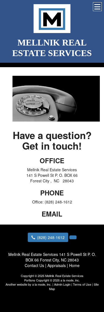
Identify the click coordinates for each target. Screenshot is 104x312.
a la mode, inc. (42, 284)
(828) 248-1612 (51, 237)
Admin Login (62, 284)
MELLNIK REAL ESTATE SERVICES (52, 47)
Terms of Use (82, 284)
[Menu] (97, 6)
